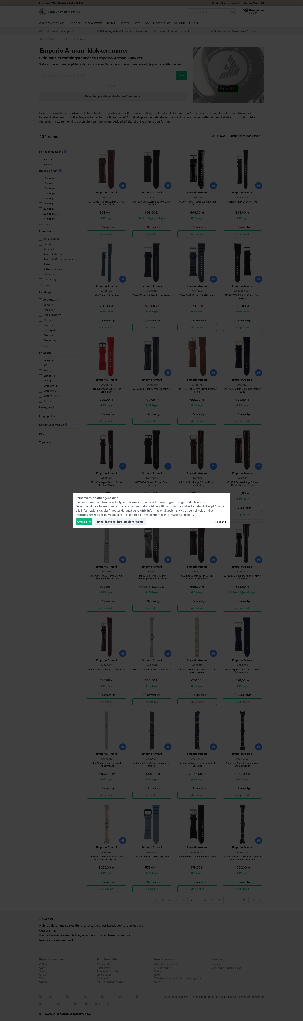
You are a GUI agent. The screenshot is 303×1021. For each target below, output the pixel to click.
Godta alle (84, 522)
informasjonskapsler (140, 502)
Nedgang (220, 521)
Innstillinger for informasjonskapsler (120, 522)
